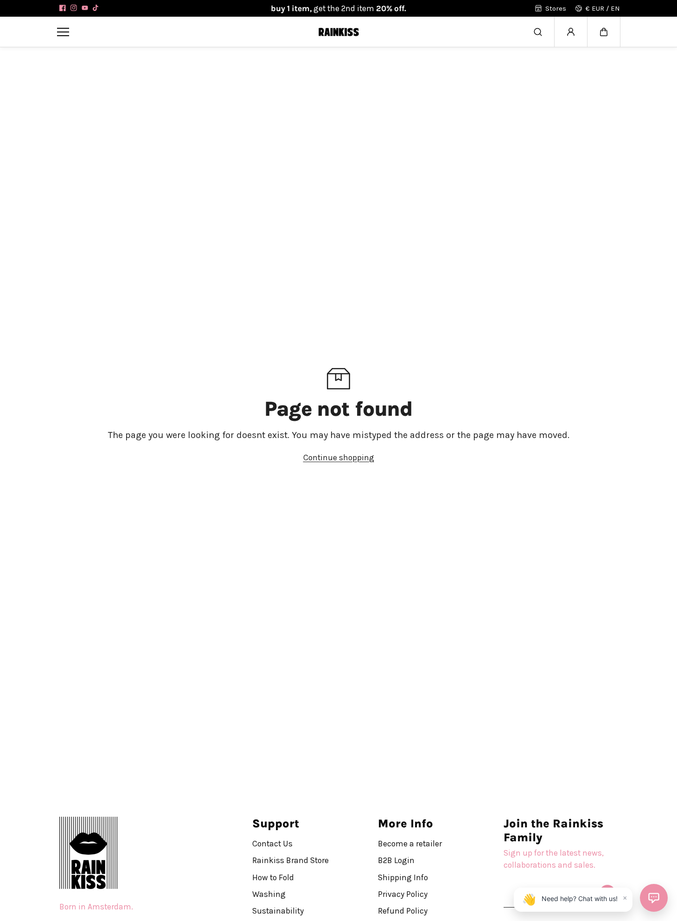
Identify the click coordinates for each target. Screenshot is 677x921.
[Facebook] (62, 7)
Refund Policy (403, 910)
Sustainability (278, 910)
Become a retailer (410, 843)
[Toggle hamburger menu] (180, 32)
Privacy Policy (403, 894)
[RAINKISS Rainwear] (338, 31)
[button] (603, 32)
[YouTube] (84, 7)
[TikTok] (96, 7)
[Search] (538, 32)
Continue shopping (338, 457)
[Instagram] (73, 7)
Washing (269, 894)
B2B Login (396, 860)
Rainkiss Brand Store (290, 860)
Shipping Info (403, 877)
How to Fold (273, 877)
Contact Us (272, 843)
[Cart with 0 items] (603, 32)
